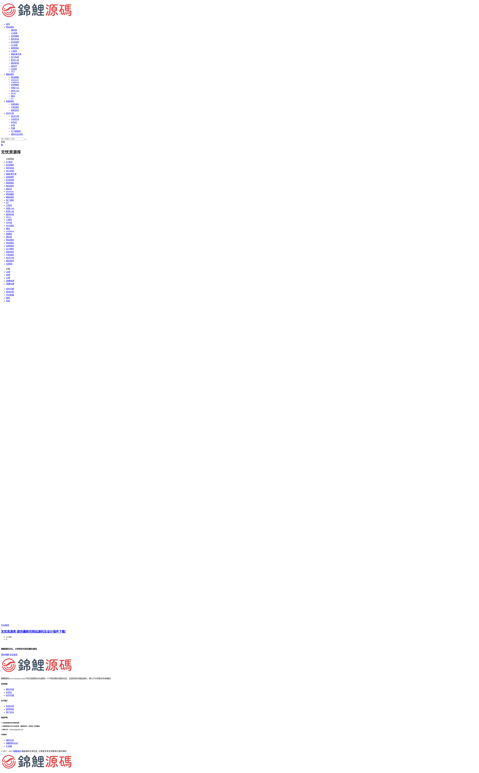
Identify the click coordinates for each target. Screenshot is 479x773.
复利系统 (15, 39)
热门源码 (10, 200)
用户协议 (10, 712)
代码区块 (15, 119)
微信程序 (10, 261)
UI (12, 98)
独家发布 (15, 110)
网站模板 (15, 77)
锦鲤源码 (17, 751)
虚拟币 (14, 66)
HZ (7, 203)
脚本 (8, 229)
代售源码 (15, 107)
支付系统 (15, 57)
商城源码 (10, 177)
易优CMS (15, 91)
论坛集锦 (5, 625)
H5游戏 (14, 33)
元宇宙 (9, 223)
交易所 (14, 69)
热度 (8, 301)
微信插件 (10, 186)
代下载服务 (16, 131)
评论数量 (10, 295)
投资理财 (15, 36)
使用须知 (10, 709)
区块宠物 (15, 42)
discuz (13, 93)
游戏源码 (10, 243)
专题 (13, 128)
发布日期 (10, 289)
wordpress (15, 82)
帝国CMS (15, 88)
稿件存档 (10, 689)
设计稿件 (10, 249)
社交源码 (10, 226)
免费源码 (15, 104)
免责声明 (10, 706)
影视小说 (15, 60)
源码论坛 (10, 740)
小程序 (14, 51)
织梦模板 (15, 85)
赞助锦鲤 (5, 655)
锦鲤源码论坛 (12, 743)
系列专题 (10, 695)
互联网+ (9, 264)
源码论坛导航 (17, 134)
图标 (13, 96)
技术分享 (15, 116)
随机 (8, 298)
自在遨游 (13, 655)
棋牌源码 (15, 48)
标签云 (14, 122)
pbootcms (15, 80)
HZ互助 (14, 45)
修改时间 (10, 292)
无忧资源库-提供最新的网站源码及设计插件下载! (33, 631)
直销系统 (15, 63)
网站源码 (10, 240)
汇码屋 (9, 746)
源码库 (9, 237)
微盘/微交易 (16, 54)
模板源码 (10, 197)
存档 (13, 125)
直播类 (9, 234)
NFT (13, 71)
